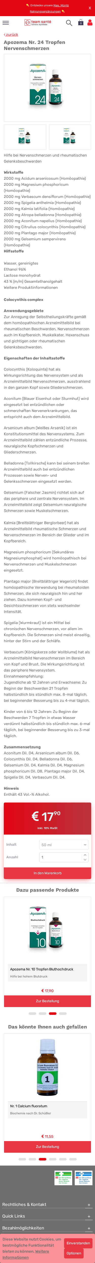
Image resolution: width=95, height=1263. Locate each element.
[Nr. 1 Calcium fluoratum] (47, 1067)
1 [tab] (32, 1013)
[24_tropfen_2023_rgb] (25, 137)
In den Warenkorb (48, 873)
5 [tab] (63, 1159)
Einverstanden (78, 1243)
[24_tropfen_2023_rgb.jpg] (47, 87)
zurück (11, 34)
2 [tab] (42, 1013)
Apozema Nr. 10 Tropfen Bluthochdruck (41, 969)
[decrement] (85, 859)
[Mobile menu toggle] (5, 23)
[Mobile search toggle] (69, 23)
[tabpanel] (47, 952)
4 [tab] (63, 1013)
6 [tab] (73, 1159)
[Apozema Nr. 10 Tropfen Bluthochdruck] (47, 931)
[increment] (85, 854)
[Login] (89, 22)
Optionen (74, 1253)
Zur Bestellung (47, 1001)
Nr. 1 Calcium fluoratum (28, 1106)
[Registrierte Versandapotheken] (63, 1178)
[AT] (37, 22)
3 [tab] (52, 1013)
